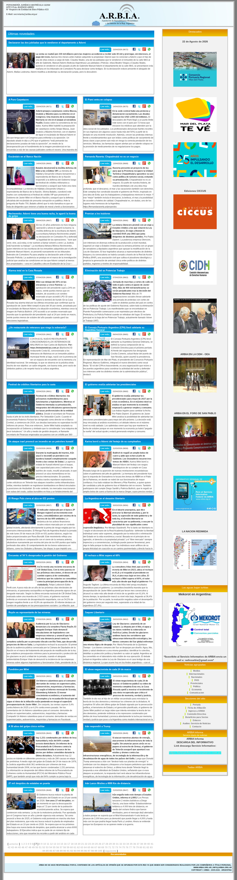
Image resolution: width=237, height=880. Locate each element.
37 (138, 843)
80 (140, 847)
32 (120, 843)
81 (144, 847)
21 (82, 843)
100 (100, 850)
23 (89, 843)
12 (51, 843)
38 (141, 843)
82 (147, 847)
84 (44, 850)
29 (110, 843)
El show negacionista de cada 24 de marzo (108, 669)
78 (134, 847)
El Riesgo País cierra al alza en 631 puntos (31, 498)
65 (88, 847)
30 (113, 843)
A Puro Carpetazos (19, 99)
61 (75, 847)
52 (43, 847)
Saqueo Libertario (94, 612)
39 (145, 843)
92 (71, 850)
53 (47, 847)
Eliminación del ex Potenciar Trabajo (105, 270)
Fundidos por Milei (19, 669)
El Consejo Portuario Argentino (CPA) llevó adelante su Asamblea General (114, 328)
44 (16, 847)
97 (89, 850)
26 (100, 843)
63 (82, 847)
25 (96, 843)
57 (61, 847)
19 (75, 843)
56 (57, 847)
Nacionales (196, 677)
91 (68, 850)
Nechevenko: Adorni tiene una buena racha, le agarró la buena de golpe (42, 214)
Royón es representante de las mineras (29, 612)
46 (23, 847)
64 (85, 847)
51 (40, 847)
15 (61, 843)
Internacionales (196, 674)
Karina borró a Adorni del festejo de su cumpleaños (113, 441)
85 (47, 850)
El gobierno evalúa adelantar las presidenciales (110, 384)
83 (151, 847)
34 (127, 843)
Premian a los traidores (97, 213)
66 (92, 847)
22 (86, 843)
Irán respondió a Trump (97, 726)
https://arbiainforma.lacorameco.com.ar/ (195, 752)
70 (106, 847)
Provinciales (197, 683)
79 (137, 847)
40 (148, 843)
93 (75, 850)
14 (58, 843)
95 (82, 850)
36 (134, 843)
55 (54, 847)
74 (120, 847)
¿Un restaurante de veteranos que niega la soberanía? (37, 327)
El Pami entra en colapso (98, 99)
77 (130, 847)
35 (131, 843)
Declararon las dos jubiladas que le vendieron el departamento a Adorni (47, 43)
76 (127, 847)
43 (12, 847)
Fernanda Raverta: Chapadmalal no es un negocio (112, 156)
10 (44, 843)
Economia (197, 689)
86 (50, 850)
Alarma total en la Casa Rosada (25, 270)
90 (64, 850)
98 (92, 850)
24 (93, 843)
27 (103, 843)
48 (29, 847)
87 (54, 850)
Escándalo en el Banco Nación (25, 156)
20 (79, 843)
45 (19, 847)
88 (57, 850)
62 (78, 847)
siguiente (110, 850)
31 (117, 843)
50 (36, 847)
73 (116, 847)
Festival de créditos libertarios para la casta (32, 384)
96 (85, 850)
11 (48, 843)
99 (96, 850)
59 (68, 847)
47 (26, 847)
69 (102, 847)
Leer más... (105, 49)
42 (9, 847)
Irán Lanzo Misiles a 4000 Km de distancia (107, 783)
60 (71, 847)
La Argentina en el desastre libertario (105, 498)
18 (72, 843)
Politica (196, 686)
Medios (196, 671)
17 (68, 843)
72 (113, 847)
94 (78, 850)
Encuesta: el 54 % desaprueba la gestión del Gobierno (38, 555)
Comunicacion (197, 693)
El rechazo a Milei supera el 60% (102, 555)
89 (61, 850)
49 (33, 847)
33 (124, 843)
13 (54, 843)
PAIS (196, 680)
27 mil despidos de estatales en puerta (29, 783)
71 (109, 847)
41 (152, 843)
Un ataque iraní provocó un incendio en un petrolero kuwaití (41, 441)
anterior (13, 843)
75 (123, 847)
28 (106, 843)
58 (64, 847)
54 (50, 847)
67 (95, 847)
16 (65, 843)
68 (99, 847)
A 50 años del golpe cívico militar (27, 726)
